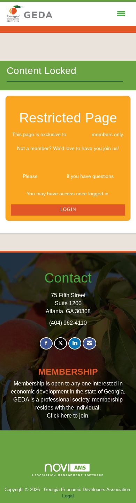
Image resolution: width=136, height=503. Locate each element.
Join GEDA (68, 162)
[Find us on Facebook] (46, 343)
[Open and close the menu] (92, 14)
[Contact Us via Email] (89, 343)
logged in (79, 134)
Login (68, 209)
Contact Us (52, 176)
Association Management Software (68, 475)
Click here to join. (68, 415)
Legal (68, 496)
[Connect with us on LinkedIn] (74, 343)
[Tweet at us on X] (60, 343)
